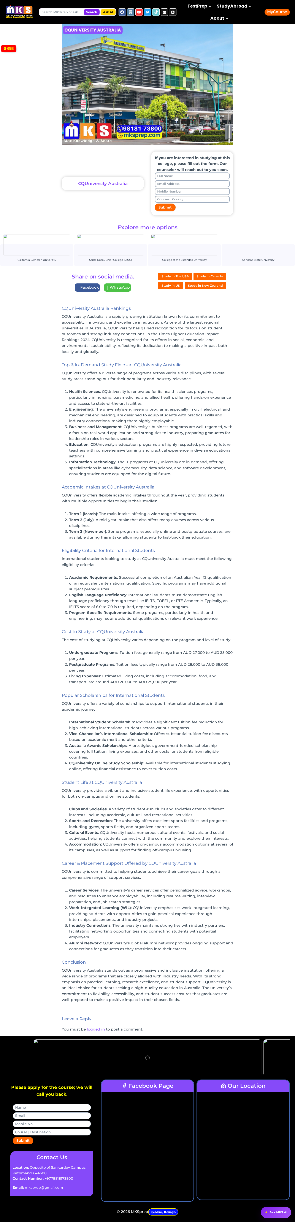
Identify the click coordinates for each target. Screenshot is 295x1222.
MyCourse (277, 11)
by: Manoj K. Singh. (163, 1212)
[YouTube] (139, 12)
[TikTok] (156, 12)
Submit (165, 207)
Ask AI (108, 12)
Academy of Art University (184, 245)
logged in (96, 1029)
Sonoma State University (110, 245)
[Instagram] (130, 12)
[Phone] (172, 12)
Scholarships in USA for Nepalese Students (258, 245)
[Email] (164, 12)
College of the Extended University (36, 245)
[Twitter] (147, 12)
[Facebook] (122, 12)
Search (91, 12)
